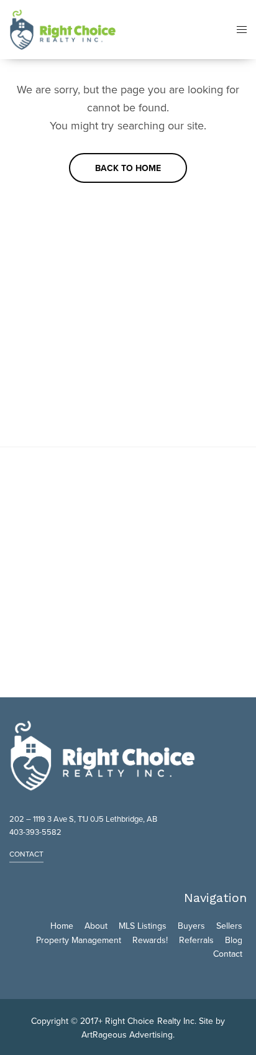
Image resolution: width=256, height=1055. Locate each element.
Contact (227, 954)
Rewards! (150, 940)
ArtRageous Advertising (127, 1034)
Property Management (78, 940)
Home (61, 926)
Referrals (196, 940)
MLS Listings (143, 926)
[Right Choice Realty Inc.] (62, 29)
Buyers (191, 926)
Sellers (229, 926)
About (96, 926)
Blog (233, 940)
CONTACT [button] (26, 854)
